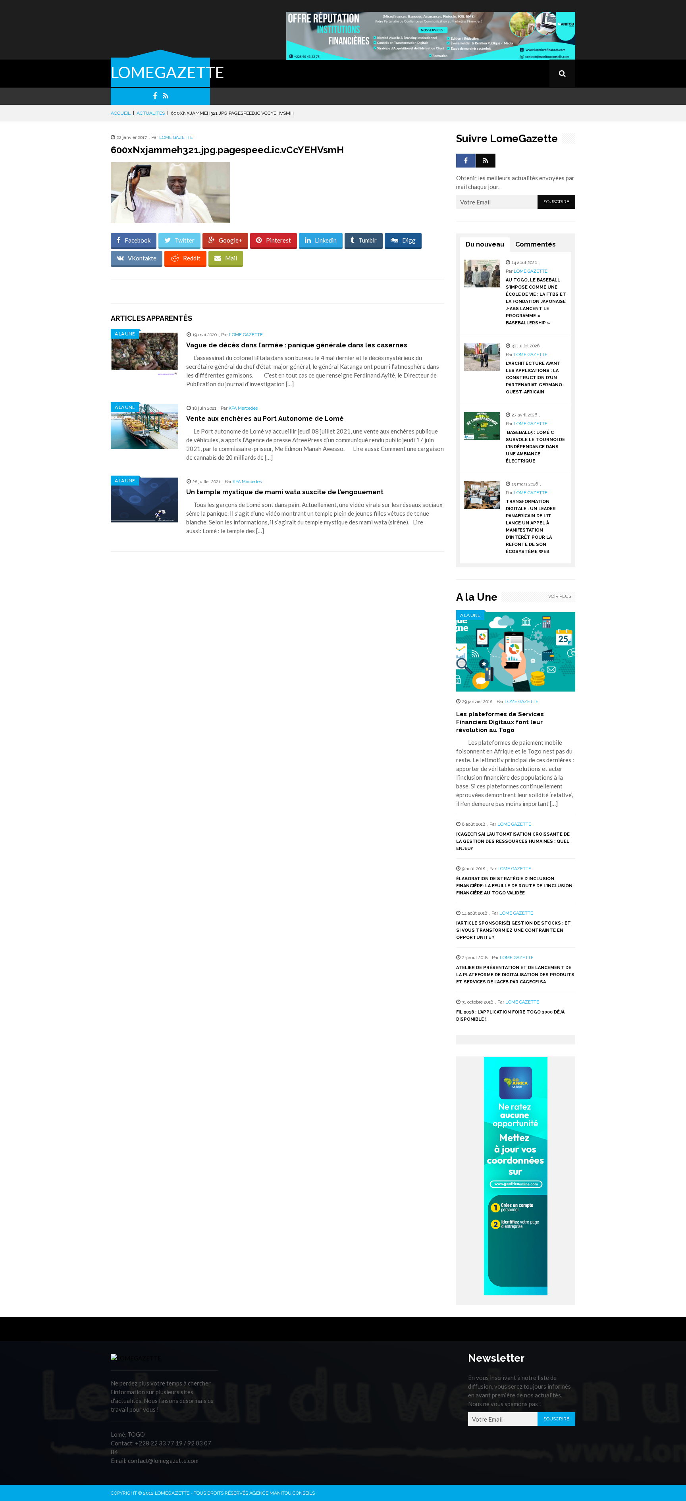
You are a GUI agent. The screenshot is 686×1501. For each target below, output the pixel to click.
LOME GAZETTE (176, 137)
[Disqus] (277, 669)
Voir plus (559, 596)
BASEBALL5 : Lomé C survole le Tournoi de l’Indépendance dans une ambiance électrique (535, 447)
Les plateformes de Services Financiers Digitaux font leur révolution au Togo (500, 722)
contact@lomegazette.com (163, 1460)
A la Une (125, 334)
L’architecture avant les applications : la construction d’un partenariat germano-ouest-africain (535, 378)
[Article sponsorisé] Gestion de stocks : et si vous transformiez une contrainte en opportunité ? (513, 930)
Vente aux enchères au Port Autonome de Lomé (265, 418)
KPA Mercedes (243, 408)
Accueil (121, 113)
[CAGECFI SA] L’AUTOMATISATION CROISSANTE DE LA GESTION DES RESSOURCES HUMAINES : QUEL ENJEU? (513, 841)
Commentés (535, 244)
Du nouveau (485, 244)
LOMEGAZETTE (167, 72)
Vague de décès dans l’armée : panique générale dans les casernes (296, 345)
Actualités (151, 113)
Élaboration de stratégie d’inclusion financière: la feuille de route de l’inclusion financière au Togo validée (514, 886)
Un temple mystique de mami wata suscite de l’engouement (284, 492)
